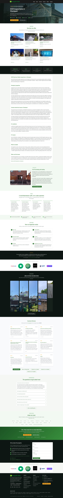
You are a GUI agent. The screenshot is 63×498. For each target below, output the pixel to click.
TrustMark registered (18, 483)
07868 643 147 (13, 458)
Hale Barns (34, 492)
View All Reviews (16, 369)
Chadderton (24, 492)
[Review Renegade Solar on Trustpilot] (19, 487)
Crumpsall (31, 492)
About (37, 1)
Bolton (17, 492)
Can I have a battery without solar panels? (22, 396)
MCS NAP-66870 (13, 483)
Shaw (49, 422)
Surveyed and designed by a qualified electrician (25, 217)
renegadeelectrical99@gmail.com (16, 459)
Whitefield (30, 424)
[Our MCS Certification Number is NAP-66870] (35, 266)
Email (33, 446)
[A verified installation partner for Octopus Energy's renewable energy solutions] (49, 266)
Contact (51, 1)
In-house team (25, 17)
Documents (38, 496)
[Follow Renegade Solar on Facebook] (11, 487)
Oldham (25, 422)
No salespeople (19, 17)
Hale (37, 492)
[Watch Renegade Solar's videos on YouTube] (16, 487)
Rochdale (37, 422)
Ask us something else (31, 408)
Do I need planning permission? (21, 393)
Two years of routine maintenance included (48, 217)
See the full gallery (31, 313)
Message (34, 452)
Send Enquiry (36, 458)
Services (40, 1)
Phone (33, 449)
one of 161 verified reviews (32, 257)
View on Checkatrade (25, 369)
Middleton (20, 422)
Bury (21, 492)
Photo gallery (35, 479)
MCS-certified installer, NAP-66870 (15, 216)
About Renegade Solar (37, 186)
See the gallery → (46, 211)
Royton (41, 422)
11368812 (24, 496)
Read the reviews (36, 434)
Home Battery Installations (27, 485)
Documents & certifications (37, 483)
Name (33, 443)
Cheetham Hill (28, 492)
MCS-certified (13, 17)
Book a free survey (14, 20)
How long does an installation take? (22, 391)
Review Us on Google (35, 369)
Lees (13, 422)
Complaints (34, 485)
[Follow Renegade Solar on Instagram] (14, 487)
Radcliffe (33, 422)
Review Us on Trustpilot (31, 371)
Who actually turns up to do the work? (22, 402)
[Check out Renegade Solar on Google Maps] (18, 487)
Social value (45, 496)
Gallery (48, 1)
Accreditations (35, 480)
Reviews (44, 1)
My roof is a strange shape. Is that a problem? (23, 404)
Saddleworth (45, 422)
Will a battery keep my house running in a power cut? (24, 399)
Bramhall (19, 492)
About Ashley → (13, 211)
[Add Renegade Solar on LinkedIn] (12, 487)
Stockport (22, 424)
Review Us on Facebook (45, 369)
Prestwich (29, 422)
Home (34, 1)
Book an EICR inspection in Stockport (17, 161)
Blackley (14, 492)
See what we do (22, 20)
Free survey (31, 17)
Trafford (26, 424)
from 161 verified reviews (18, 6)
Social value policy (35, 484)
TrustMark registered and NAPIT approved (37, 217)
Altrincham (11, 492)
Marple (17, 422)
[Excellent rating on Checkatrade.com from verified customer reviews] (13, 266)
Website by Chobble (50, 496)
